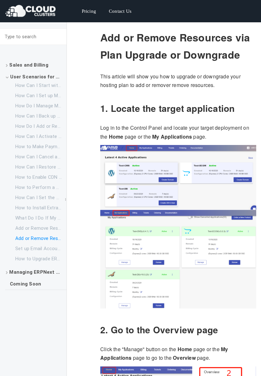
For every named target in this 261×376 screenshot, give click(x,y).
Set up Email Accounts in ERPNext (41, 248)
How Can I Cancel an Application (41, 157)
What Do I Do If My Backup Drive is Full (41, 218)
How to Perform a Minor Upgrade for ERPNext (41, 187)
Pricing (89, 11)
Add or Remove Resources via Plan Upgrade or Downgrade (41, 238)
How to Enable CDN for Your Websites (41, 177)
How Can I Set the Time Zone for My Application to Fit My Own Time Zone (41, 197)
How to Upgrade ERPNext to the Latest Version (41, 259)
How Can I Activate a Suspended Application (41, 136)
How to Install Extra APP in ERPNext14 (41, 208)
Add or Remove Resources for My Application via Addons (41, 228)
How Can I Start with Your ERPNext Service (41, 85)
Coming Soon (25, 284)
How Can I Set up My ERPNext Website (41, 95)
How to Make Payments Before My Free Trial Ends (41, 146)
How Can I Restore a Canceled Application (41, 167)
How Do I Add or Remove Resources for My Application (41, 126)
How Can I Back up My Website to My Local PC (41, 116)
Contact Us (120, 11)
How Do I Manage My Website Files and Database (41, 106)
